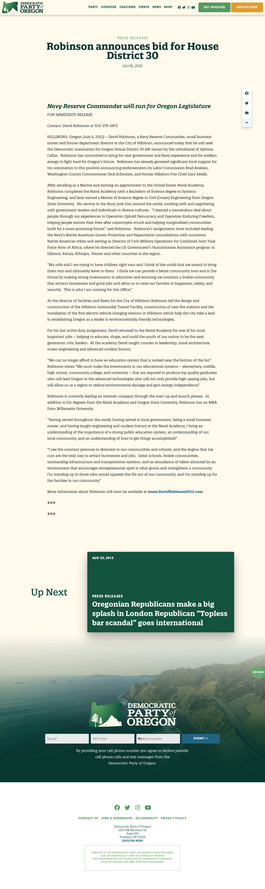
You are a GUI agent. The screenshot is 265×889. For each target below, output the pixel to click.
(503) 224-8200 (132, 840)
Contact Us (88, 818)
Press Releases (132, 38)
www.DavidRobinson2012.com (175, 491)
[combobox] (141, 739)
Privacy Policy (174, 818)
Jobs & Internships (117, 818)
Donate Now (247, 7)
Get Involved (214, 7)
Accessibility (146, 818)
